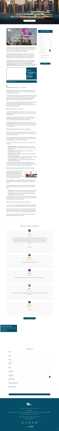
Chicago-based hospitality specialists (14, 53)
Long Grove (36, 412)
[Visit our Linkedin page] (29, 423)
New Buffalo (40, 412)
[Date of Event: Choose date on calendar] (49, 50)
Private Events (22, 3)
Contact (44, 3)
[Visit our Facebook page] (23, 423)
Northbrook (45, 412)
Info (32, 3)
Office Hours (29, 75)
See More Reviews (29, 318)
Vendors (28, 3)
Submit (29, 394)
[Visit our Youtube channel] (36, 423)
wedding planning (9, 56)
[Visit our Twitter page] (26, 423)
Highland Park (27, 412)
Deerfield (15, 412)
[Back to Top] (57, 429)
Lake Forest (31, 412)
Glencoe (22, 412)
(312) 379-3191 (50, 3)
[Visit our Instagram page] (33, 423)
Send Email (45, 63)
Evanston (19, 412)
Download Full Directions (4, 330)
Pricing (16, 3)
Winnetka (49, 412)
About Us (40, 3)
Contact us (8, 214)
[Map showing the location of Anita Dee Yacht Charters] (29, 334)
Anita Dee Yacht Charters (30, 47)
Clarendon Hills (11, 412)
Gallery (35, 3)
